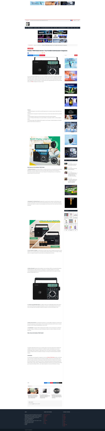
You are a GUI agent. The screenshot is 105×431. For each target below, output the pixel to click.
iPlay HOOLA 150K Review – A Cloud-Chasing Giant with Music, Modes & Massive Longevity (72, 181)
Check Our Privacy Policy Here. (29, 419)
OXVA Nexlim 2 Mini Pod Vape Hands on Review (72, 165)
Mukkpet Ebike (65, 424)
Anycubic (64, 421)
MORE (71, 27)
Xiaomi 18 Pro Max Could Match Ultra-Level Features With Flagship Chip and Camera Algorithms (33, 396)
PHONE (39, 27)
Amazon (35, 27)
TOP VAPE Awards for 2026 (45, 27)
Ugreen (64, 425)
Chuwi (64, 415)
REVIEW (68, 27)
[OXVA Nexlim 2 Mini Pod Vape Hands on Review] (65, 163)
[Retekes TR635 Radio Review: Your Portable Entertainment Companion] (44, 66)
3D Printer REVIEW (70, 160)
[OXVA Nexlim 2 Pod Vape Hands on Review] (65, 168)
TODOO (45, 423)
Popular (66, 160)
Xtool (64, 422)
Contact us (26, 418)
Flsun (64, 420)
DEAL (74, 27)
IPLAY (45, 422)
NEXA (45, 419)
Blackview (64, 416)
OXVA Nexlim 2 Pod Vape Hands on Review (72, 169)
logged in (33, 403)
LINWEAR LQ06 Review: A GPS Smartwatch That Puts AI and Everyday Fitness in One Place (39, 20)
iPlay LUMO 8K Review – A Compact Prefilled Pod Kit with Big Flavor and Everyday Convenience (72, 174)
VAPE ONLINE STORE (47, 414)
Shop (77, 27)
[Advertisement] (52, 12)
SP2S (44, 421)
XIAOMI (75, 160)
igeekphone (30, 429)
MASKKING (45, 420)
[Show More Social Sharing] (46, 55)
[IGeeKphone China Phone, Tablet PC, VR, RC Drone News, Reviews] (28, 24)
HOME (26, 27)
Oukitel (64, 423)
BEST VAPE (55, 27)
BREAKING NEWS (30, 27)
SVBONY (64, 414)
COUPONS (30, 48)
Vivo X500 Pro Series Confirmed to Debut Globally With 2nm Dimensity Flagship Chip (45, 396)
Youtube (26, 424)
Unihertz (64, 419)
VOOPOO (45, 416)
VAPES (51, 27)
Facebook (26, 423)
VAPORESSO (45, 415)
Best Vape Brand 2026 (62, 27)
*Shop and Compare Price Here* (29, 422)
